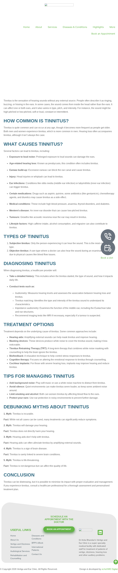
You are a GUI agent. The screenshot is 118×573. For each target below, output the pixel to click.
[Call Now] (108, 236)
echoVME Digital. (110, 569)
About (38, 27)
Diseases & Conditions (75, 27)
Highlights (98, 27)
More (112, 27)
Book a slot (107, 257)
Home (26, 27)
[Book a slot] (108, 248)
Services (52, 27)
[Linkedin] (100, 532)
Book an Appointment (103, 33)
